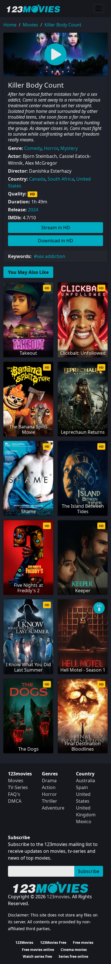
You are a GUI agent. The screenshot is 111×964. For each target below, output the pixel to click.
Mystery (69, 148)
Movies (30, 25)
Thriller (49, 801)
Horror (51, 148)
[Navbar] (98, 8)
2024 (33, 210)
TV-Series (18, 787)
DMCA (14, 801)
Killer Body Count (62, 25)
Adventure (53, 808)
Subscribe (88, 871)
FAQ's (14, 794)
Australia (85, 780)
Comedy (33, 148)
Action (49, 787)
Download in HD (55, 241)
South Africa (61, 179)
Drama (49, 780)
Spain (82, 787)
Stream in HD (55, 227)
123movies (58, 896)
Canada (37, 179)
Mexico (83, 821)
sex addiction (51, 256)
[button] (55, 54)
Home (10, 25)
